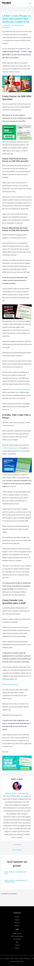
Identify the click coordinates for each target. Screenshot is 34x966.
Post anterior (17, 844)
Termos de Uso (17, 939)
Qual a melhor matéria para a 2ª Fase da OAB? (16, 881)
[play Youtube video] (17, 84)
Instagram (17, 919)
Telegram (17, 925)
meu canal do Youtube (19, 389)
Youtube (17, 916)
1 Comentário (6, 25)
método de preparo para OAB (11, 448)
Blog (17, 942)
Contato (17, 945)
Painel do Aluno (17, 933)
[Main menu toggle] (30, 3)
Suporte (17, 948)
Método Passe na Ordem (10, 684)
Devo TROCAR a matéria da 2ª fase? (15, 872)
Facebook (17, 922)
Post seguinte (17, 850)
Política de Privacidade (17, 936)
